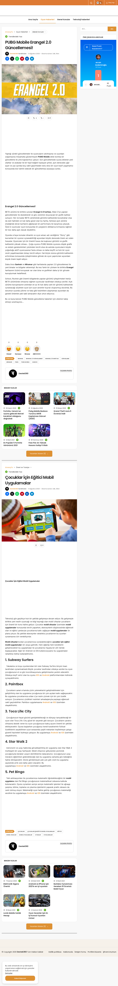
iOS (37, 675)
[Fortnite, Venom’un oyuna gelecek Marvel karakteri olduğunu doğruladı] (14, 398)
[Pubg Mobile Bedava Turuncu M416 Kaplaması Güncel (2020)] (39, 398)
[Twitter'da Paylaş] (12, 59)
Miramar (9, 362)
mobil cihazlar (11, 835)
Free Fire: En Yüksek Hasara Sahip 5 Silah (38, 444)
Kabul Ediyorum (20, 978)
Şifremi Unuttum (109, 952)
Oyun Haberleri (47, 19)
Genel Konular (63, 19)
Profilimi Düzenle (94, 952)
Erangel (20, 358)
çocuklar (21, 831)
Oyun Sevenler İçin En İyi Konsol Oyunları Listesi (38, 915)
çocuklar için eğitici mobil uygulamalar (41, 831)
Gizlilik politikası (55, 952)
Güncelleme (65, 358)
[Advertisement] (39, 136)
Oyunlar (38, 835)
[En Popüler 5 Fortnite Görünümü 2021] (14, 430)
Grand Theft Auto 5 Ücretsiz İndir (62, 412)
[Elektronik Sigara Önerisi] (14, 871)
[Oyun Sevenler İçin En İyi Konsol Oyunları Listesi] (39, 900)
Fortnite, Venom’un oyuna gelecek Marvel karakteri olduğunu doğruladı (13, 415)
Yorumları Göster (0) (38, 454)
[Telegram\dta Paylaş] (32, 59)
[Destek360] (14, 373)
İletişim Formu (80, 952)
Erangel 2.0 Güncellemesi (34, 358)
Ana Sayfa (33, 19)
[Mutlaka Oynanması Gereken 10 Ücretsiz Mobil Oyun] (64, 871)
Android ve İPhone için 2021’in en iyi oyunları (39, 885)
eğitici (59, 831)
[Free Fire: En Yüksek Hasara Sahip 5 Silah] (39, 430)
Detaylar (8, 973)
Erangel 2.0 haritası (52, 358)
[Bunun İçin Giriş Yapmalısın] (29, 118)
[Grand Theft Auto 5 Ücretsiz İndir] (64, 398)
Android (45, 675)
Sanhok (34, 362)
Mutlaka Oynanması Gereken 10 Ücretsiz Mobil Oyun (63, 886)
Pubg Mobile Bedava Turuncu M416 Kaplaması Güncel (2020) (38, 415)
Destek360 (14, 54)
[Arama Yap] (91, 3)
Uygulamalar (48, 835)
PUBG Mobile (25, 362)
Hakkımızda (68, 952)
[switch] (99, 2)
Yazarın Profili (66, 371)
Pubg (16, 362)
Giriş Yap (111, 3)
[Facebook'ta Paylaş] (7, 59)
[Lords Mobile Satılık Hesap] (14, 900)
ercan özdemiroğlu (98, 63)
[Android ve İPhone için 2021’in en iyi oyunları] (39, 871)
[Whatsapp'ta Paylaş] (17, 59)
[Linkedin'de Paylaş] (27, 59)
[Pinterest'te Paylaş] (22, 59)
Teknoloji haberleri (81, 19)
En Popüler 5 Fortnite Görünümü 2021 (12, 444)
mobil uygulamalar (25, 835)
